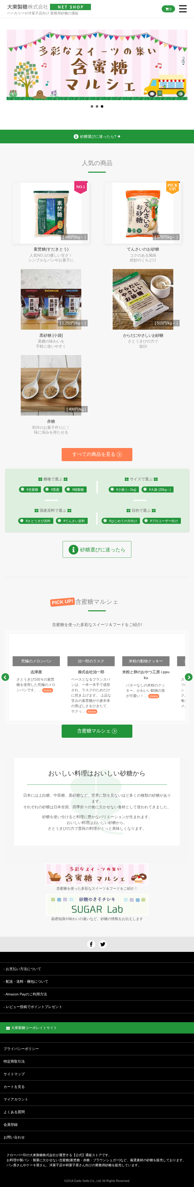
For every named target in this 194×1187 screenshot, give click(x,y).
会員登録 (11, 1125)
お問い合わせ (14, 1137)
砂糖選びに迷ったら (102, 549)
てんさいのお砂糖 (143, 249)
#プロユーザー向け (164, 521)
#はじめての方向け (123, 521)
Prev (13, 94)
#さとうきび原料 (38, 521)
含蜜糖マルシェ (94, 730)
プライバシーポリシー (21, 1049)
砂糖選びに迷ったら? (98, 136)
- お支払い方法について (22, 969)
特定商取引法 (14, 1061)
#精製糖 (78, 489)
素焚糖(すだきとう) (51, 249)
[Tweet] (103, 944)
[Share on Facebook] (91, 944)
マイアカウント (16, 1099)
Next (181, 94)
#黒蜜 (55, 489)
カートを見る (14, 1087)
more (47, 690)
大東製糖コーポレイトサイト (34, 1028)
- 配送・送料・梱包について (26, 981)
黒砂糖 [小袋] (51, 335)
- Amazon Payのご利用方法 (25, 994)
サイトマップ (14, 1074)
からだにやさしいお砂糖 (143, 335)
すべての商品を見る (94, 454)
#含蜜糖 (32, 489)
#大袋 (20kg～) (160, 489)
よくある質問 (14, 1112)
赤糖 (51, 421)
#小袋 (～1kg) (126, 489)
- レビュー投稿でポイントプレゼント (33, 1007)
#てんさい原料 (74, 521)
